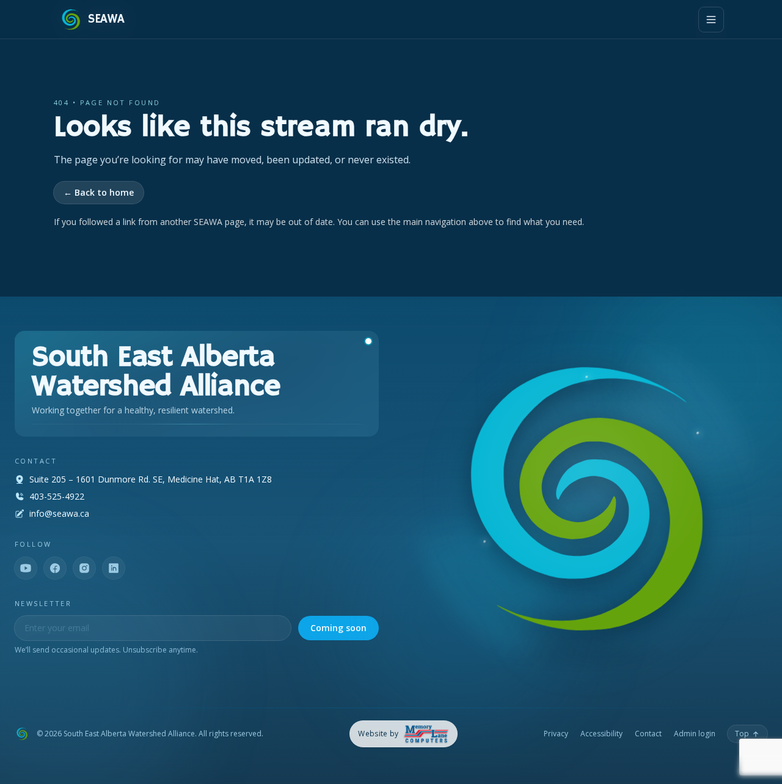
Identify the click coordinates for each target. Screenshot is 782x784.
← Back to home (99, 192)
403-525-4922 (56, 496)
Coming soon (338, 628)
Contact (648, 734)
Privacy (556, 734)
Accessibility (601, 734)
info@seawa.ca (59, 513)
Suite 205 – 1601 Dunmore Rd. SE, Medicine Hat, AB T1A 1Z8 (150, 479)
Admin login (694, 734)
